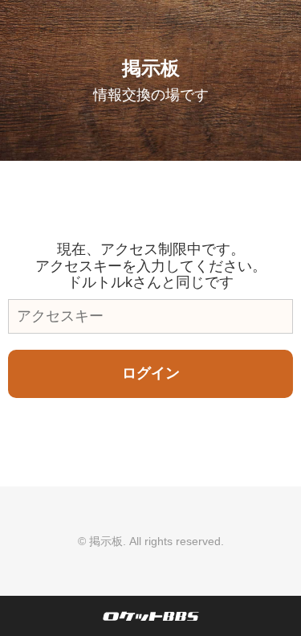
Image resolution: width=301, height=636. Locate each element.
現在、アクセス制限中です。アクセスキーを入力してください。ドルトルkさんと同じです (150, 265)
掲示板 (151, 68)
